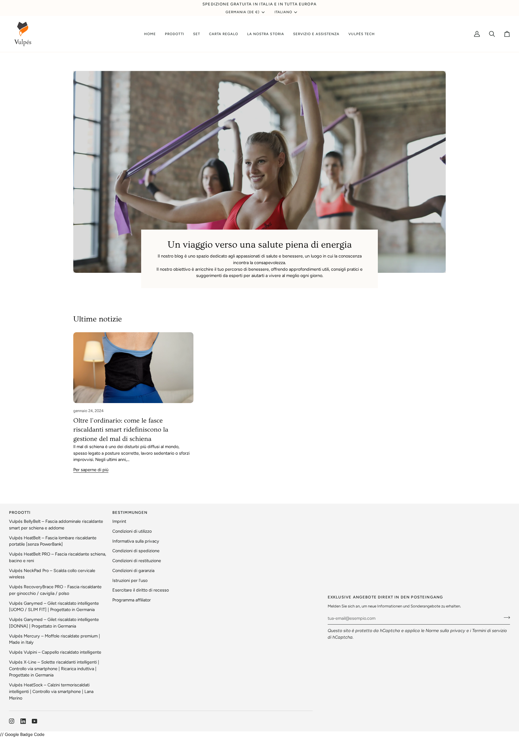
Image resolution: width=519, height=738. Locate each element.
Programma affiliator (131, 600)
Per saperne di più (90, 469)
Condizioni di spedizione (135, 550)
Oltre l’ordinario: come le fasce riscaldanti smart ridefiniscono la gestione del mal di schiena (120, 430)
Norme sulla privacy (445, 630)
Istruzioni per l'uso (129, 580)
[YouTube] (34, 721)
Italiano (283, 12)
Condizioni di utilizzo (132, 531)
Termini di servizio (489, 630)
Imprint (119, 521)
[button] (174, 34)
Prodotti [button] (20, 512)
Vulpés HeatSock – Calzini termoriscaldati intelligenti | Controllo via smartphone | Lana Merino (51, 691)
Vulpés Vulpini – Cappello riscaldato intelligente (55, 652)
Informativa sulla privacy (135, 541)
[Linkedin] (23, 721)
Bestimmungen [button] (130, 512)
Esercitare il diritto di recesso (140, 590)
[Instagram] (11, 721)
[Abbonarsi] (505, 617)
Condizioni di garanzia (133, 570)
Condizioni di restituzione (136, 560)
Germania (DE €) (243, 12)
